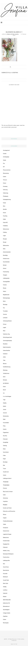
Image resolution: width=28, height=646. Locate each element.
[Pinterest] (17, 22)
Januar (4, 409)
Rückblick (5, 343)
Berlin (4, 301)
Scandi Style (6, 580)
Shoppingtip (5, 481)
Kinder (4, 202)
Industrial (5, 593)
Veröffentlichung (6, 366)
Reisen (4, 514)
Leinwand (5, 317)
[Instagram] (8, 633)
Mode (4, 448)
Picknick (5, 488)
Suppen (4, 517)
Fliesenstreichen (6, 170)
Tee (4, 307)
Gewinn (4, 429)
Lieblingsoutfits (6, 560)
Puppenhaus (6, 432)
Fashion (5, 284)
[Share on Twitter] (14, 67)
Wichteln (5, 380)
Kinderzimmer (6, 258)
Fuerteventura (6, 557)
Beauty (4, 288)
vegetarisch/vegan (7, 534)
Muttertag (5, 370)
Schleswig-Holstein (7, 320)
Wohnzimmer (6, 229)
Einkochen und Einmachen (9, 511)
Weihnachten (6, 245)
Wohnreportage (6, 298)
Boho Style (5, 583)
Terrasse (5, 179)
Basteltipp (5, 255)
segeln (4, 327)
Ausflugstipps (6, 156)
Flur (4, 163)
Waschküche (6, 570)
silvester (5, 412)
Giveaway (5, 186)
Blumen (4, 363)
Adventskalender (7, 252)
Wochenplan (6, 622)
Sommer (5, 314)
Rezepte (5, 238)
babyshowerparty (7, 347)
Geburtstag (5, 193)
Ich (3, 393)
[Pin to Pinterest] (15, 67)
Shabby (4, 586)
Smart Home (6, 567)
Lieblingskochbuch (7, 478)
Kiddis (4, 219)
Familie (4, 153)
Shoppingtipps (6, 485)
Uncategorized (6, 150)
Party (4, 425)
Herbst (4, 291)
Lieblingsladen (6, 278)
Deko (4, 248)
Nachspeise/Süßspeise (8, 553)
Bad (4, 465)
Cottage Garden (6, 613)
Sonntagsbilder (6, 281)
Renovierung (6, 173)
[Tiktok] (24, 22)
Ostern (4, 183)
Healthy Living (6, 550)
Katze (4, 386)
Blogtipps (5, 504)
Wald (4, 419)
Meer (4, 330)
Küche (4, 212)
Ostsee (4, 324)
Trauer (4, 468)
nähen (4, 357)
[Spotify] (22, 22)
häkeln (4, 406)
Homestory (5, 498)
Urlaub (4, 160)
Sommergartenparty (7, 340)
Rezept (4, 242)
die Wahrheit (6, 383)
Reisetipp (5, 304)
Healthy (4, 403)
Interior (4, 475)
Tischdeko (5, 311)
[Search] (26, 22)
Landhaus (5, 590)
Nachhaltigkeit (6, 609)
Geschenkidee (6, 261)
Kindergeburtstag (7, 199)
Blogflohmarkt (6, 294)
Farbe (4, 455)
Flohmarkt (5, 439)
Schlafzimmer (6, 373)
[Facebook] (19, 22)
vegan (4, 235)
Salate (4, 524)
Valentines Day (6, 334)
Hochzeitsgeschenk (7, 337)
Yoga (4, 399)
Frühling (5, 232)
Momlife (5, 209)
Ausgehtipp (5, 442)
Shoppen (5, 275)
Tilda (4, 360)
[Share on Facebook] (12, 67)
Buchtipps (5, 462)
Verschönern (6, 452)
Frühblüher (5, 225)
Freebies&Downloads (8, 521)
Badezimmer (6, 537)
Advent (4, 268)
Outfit (4, 494)
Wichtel (4, 265)
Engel (4, 458)
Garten (4, 176)
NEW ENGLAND (6, 599)
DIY (4, 166)
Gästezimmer (6, 530)
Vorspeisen (5, 527)
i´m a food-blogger (7, 396)
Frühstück (5, 547)
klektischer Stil (6, 603)
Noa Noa (5, 435)
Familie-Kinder (6, 540)
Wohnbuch (5, 576)
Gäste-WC (5, 222)
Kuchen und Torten (7, 508)
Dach (4, 376)
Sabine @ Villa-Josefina (13, 34)
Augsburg (5, 616)
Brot (4, 563)
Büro (4, 206)
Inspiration (5, 501)
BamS (4, 389)
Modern (4, 596)
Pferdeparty (5, 196)
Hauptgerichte (6, 544)
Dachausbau (6, 416)
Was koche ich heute (8, 491)
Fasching (5, 215)
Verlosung (5, 189)
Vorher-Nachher (6, 350)
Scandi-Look (6, 471)
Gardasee (5, 353)
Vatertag (5, 445)
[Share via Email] (17, 67)
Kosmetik (5, 573)
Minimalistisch (6, 606)
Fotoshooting (6, 271)
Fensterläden (6, 422)
